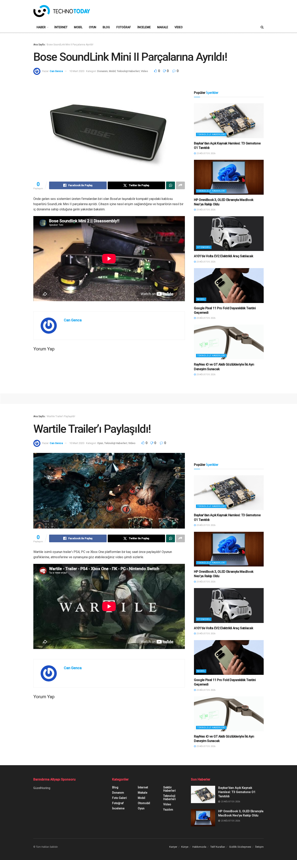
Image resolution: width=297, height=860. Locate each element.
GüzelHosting (41, 788)
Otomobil (203, 247)
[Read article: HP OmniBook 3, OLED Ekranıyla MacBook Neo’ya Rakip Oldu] (229, 177)
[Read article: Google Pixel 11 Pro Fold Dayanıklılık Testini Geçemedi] (229, 285)
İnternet (60, 27)
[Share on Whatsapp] (170, 185)
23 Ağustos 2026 (205, 153)
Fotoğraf (123, 27)
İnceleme (144, 27)
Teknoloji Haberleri (128, 71)
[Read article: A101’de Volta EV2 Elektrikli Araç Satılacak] (229, 233)
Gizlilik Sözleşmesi (240, 846)
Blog (106, 27)
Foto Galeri (119, 797)
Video (179, 27)
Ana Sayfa (39, 44)
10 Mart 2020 (76, 71)
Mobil (78, 27)
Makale (162, 27)
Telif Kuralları (217, 846)
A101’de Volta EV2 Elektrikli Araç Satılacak (223, 256)
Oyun (92, 27)
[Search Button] (262, 27)
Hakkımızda (199, 846)
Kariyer (173, 846)
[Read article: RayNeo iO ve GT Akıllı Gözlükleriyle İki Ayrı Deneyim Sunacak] (229, 342)
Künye (184, 846)
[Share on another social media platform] (180, 185)
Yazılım (168, 809)
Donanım (102, 71)
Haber (41, 27)
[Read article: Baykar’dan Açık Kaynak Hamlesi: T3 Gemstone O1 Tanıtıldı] (229, 120)
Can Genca (56, 71)
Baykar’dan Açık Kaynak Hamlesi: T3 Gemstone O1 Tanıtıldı (237, 792)
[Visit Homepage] (61, 11)
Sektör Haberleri (169, 789)
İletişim (259, 846)
